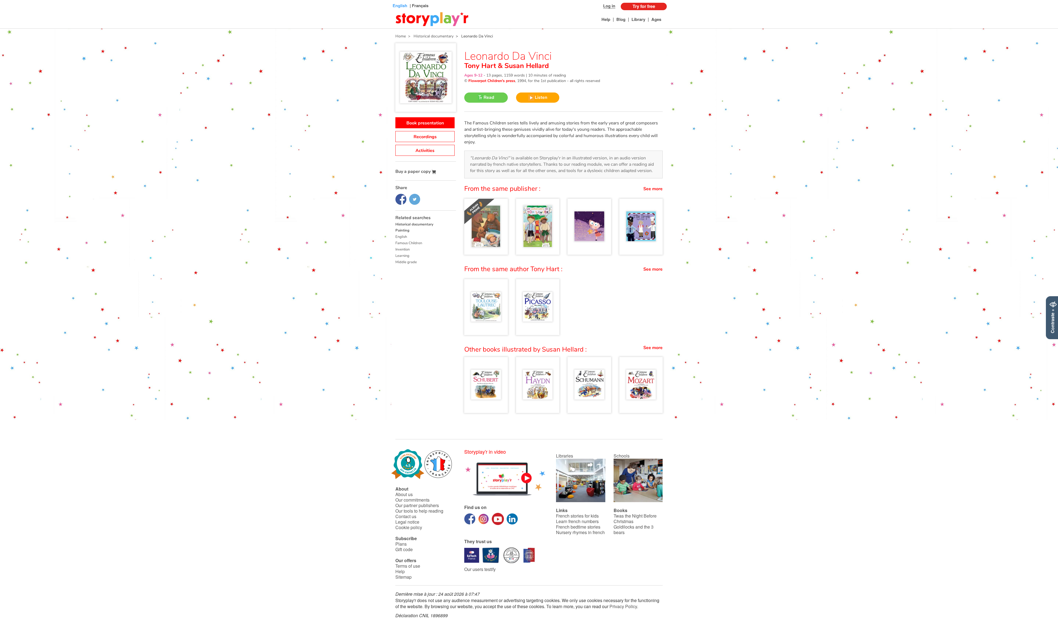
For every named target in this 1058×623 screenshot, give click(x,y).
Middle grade (406, 262)
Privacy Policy (623, 606)
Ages (656, 19)
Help (605, 19)
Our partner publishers (417, 505)
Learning (402, 255)
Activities (424, 151)
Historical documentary (414, 224)
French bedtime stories (578, 527)
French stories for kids (577, 516)
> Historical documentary (430, 36)
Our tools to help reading (419, 511)
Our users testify (480, 569)
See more (653, 189)
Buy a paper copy (413, 171)
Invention (402, 249)
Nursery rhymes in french (580, 532)
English (401, 236)
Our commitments (412, 500)
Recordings (425, 137)
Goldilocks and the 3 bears (634, 529)
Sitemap (403, 577)
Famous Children (408, 243)
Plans (401, 544)
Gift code (404, 549)
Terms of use (407, 566)
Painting (402, 230)
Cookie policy (408, 527)
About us (404, 494)
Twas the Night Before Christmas (635, 518)
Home (400, 36)
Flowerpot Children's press (491, 80)
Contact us (405, 516)
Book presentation (425, 123)
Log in (609, 6)
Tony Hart (481, 65)
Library (638, 19)
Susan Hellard (526, 65)
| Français (418, 5)
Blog (620, 19)
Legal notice (407, 522)
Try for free (644, 6)
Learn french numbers (577, 521)
